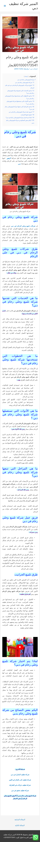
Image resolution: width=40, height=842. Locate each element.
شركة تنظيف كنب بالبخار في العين (20, 780)
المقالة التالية (20, 825)
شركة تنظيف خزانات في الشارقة (20, 785)
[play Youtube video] (20, 647)
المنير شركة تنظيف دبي (23, 5)
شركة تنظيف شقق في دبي (20, 790)
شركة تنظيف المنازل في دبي (20, 774)
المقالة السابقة (20, 820)
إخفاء (26, 76)
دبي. (19, 164)
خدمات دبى (34, 69)
